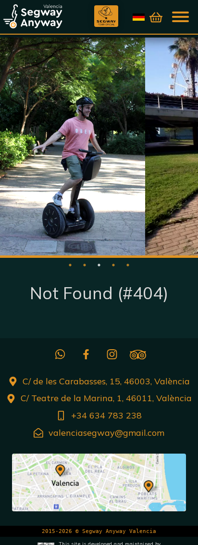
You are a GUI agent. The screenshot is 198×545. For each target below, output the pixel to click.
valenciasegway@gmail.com (106, 432)
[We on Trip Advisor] (138, 354)
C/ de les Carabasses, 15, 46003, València (106, 381)
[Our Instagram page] (112, 354)
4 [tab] (113, 265)
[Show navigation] (181, 16)
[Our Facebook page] (86, 354)
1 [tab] (70, 265)
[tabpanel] (72, 146)
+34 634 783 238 (106, 415)
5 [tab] (128, 265)
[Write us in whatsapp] (60, 354)
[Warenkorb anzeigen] (155, 17)
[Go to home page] (48, 16)
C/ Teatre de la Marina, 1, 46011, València (106, 398)
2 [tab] (84, 265)
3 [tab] (99, 265)
